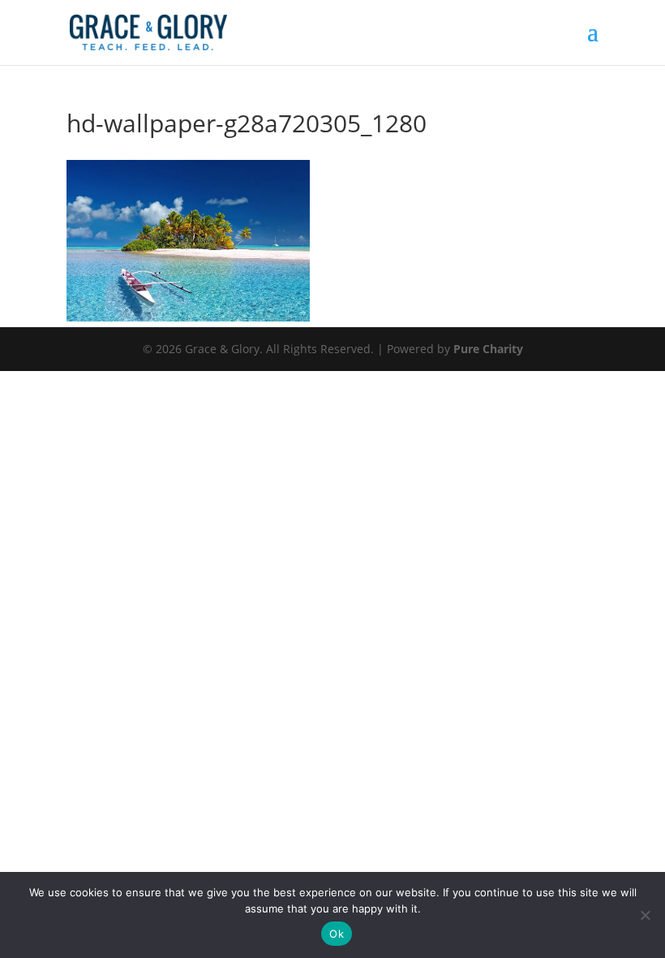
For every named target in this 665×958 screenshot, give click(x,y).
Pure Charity (488, 348)
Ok (336, 933)
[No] (645, 915)
